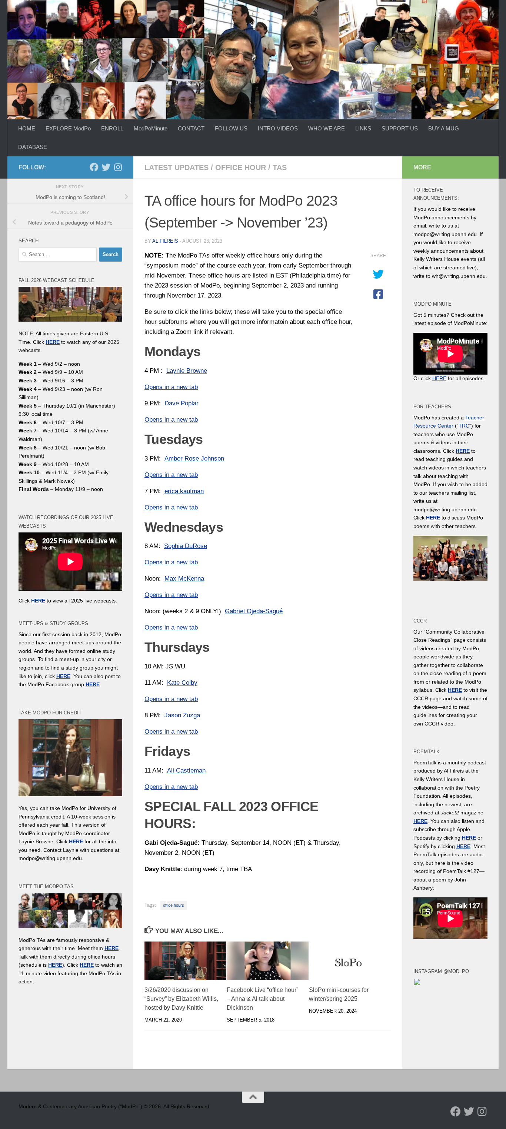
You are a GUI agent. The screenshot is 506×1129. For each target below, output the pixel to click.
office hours (173, 905)
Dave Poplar (181, 403)
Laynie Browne (186, 370)
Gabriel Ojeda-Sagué (254, 611)
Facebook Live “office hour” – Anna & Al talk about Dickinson (262, 999)
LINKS (363, 128)
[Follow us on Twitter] (105, 167)
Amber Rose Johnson (194, 458)
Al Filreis (165, 241)
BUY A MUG (443, 128)
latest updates (176, 167)
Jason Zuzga (182, 715)
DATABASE (32, 147)
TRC (464, 426)
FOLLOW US (231, 128)
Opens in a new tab (171, 387)
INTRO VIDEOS (278, 128)
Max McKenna (184, 578)
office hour (240, 167)
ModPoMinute (150, 128)
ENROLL (112, 128)
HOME (26, 128)
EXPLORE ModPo (68, 128)
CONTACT (191, 128)
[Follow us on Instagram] (117, 167)
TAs (280, 167)
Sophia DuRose (185, 545)
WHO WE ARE (326, 128)
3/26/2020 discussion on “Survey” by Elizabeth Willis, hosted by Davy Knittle (181, 999)
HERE (55, 965)
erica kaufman (184, 491)
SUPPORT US (400, 128)
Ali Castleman (186, 770)
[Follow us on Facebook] (94, 167)
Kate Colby (182, 682)
